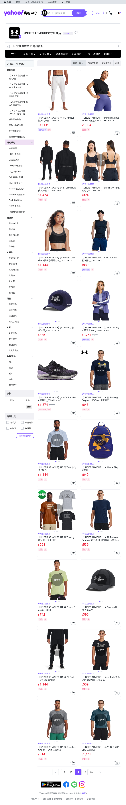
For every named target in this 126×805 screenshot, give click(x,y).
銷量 (117, 63)
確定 (29, 407)
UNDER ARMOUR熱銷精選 (27, 46)
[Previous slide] (39, 90)
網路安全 (70, 798)
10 (71, 772)
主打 (13, 54)
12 (84, 772)
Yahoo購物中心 (20, 13)
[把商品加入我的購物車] (73, 133)
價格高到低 (107, 63)
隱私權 (80, 798)
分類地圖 (91, 798)
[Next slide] (76, 90)
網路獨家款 (62, 54)
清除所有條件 (25, 435)
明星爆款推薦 (79, 54)
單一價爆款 (94, 54)
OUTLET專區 (111, 54)
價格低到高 (93, 63)
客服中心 (35, 798)
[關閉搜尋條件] (49, 13)
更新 (84, 793)
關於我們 (47, 798)
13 (91, 772)
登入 (97, 12)
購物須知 (58, 798)
